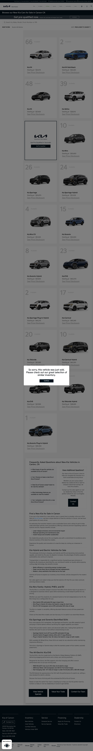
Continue (46, 381)
